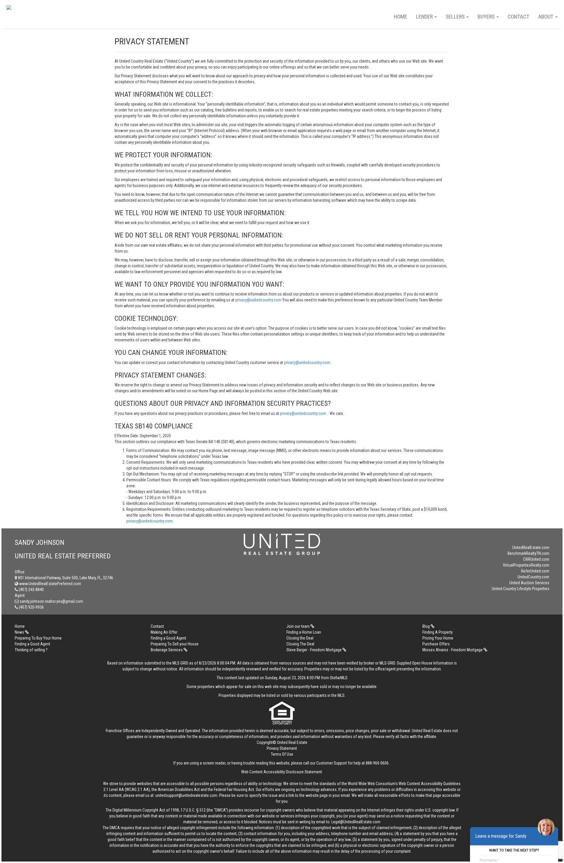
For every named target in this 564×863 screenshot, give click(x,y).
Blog (426, 626)
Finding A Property (437, 632)
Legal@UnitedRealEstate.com (355, 821)
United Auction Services (529, 582)
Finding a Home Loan (303, 632)
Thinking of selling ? (31, 649)
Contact (518, 16)
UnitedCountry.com (533, 577)
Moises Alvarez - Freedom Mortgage (453, 649)
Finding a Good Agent (168, 638)
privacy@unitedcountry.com (258, 300)
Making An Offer (164, 632)
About (546, 16)
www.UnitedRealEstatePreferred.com (49, 583)
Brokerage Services (167, 649)
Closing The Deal (300, 644)
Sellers (456, 16)
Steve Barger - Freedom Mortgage (314, 649)
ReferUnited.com (535, 571)
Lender (425, 16)
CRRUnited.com (536, 559)
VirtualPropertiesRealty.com (526, 565)
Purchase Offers (436, 644)
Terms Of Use (282, 754)
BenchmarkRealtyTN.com (528, 553)
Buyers (487, 16)
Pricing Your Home (437, 638)
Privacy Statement (282, 748)
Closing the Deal (299, 638)
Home (400, 16)
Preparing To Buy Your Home (38, 638)
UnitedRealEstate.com (530, 547)
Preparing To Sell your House (175, 644)
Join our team (298, 626)
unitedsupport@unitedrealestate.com (186, 795)
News (20, 632)
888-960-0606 (377, 763)
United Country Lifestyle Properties (520, 588)
